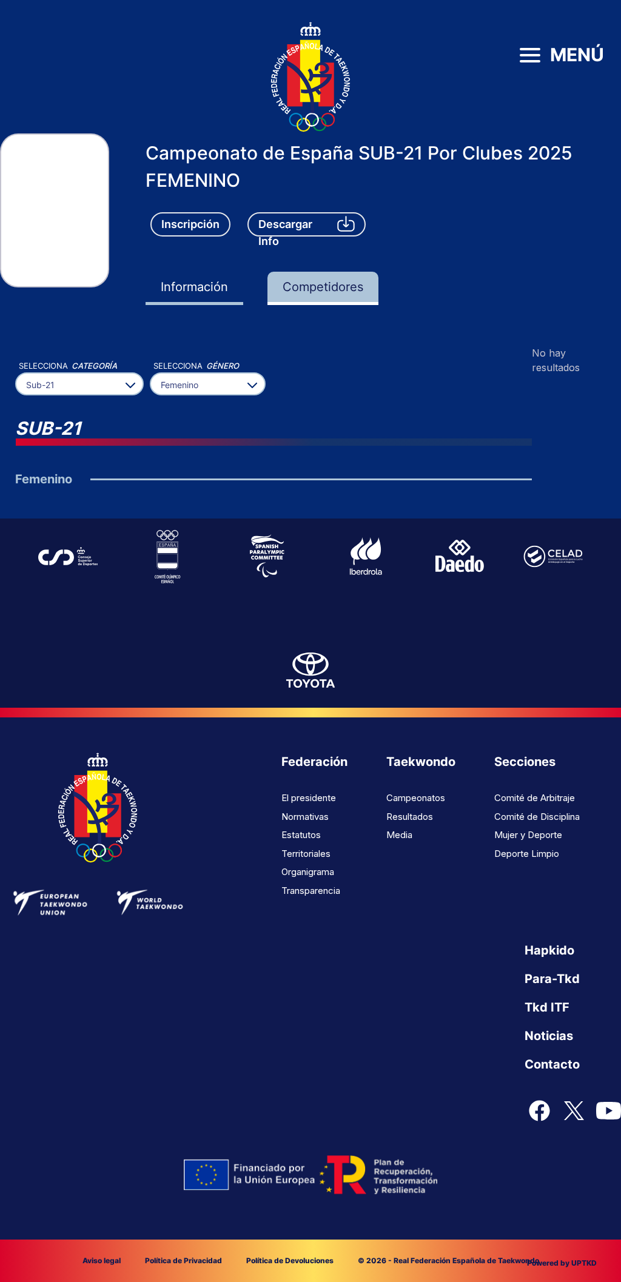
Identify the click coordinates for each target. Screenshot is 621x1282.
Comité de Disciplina (537, 816)
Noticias (549, 1036)
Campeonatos (415, 798)
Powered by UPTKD (562, 1262)
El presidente (308, 798)
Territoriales (306, 853)
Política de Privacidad (183, 1260)
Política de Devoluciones (290, 1260)
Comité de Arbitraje (534, 798)
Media (399, 835)
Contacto (552, 1064)
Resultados (409, 816)
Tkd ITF (547, 1007)
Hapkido (549, 950)
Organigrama (307, 872)
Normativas (305, 816)
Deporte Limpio (526, 853)
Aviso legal (101, 1260)
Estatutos (301, 835)
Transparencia (310, 890)
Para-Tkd (552, 979)
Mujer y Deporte (528, 835)
